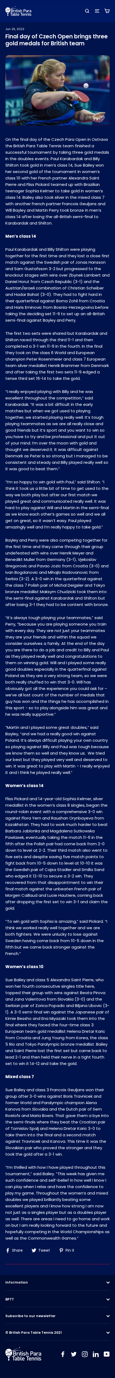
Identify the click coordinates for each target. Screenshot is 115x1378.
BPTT (9, 1299)
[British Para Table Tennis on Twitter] (74, 1354)
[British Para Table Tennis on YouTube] (107, 1354)
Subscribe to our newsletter (30, 1316)
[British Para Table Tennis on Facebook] (63, 1354)
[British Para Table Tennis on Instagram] (85, 1354)
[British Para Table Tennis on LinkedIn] (96, 1354)
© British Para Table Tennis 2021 (33, 1332)
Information (16, 1282)
